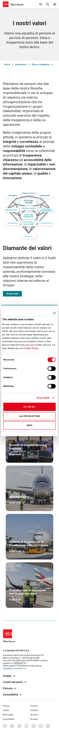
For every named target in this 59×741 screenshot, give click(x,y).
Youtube (26, 726)
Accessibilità (8, 719)
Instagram (34, 726)
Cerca (47, 4)
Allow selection (29, 416)
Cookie (6, 710)
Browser (34, 719)
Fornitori (34, 706)
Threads (41, 726)
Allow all (29, 407)
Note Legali (8, 715)
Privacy (6, 706)
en (40, 4)
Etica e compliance (41, 64)
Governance (21, 64)
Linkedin (19, 726)
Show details (43, 398)
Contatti (34, 710)
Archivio (34, 715)
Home (7, 64)
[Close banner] (54, 313)
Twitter (12, 726)
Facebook (5, 726)
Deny (29, 425)
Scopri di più (12, 294)
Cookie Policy (31, 348)
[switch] (52, 368)
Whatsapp (48, 726)
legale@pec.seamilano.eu (14, 668)
